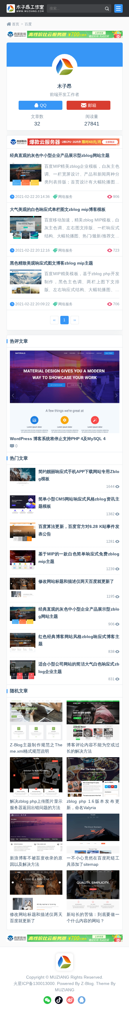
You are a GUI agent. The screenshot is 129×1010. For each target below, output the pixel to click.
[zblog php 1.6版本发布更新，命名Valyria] (93, 777)
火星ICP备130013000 (34, 983)
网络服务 (65, 197)
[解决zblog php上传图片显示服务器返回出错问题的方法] (36, 777)
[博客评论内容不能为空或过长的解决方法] (93, 720)
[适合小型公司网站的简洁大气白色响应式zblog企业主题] (22, 670)
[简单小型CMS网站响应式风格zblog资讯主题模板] (22, 505)
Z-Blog (87, 983)
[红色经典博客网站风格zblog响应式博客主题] (22, 642)
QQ (82, 1000)
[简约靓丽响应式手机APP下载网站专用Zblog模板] (22, 477)
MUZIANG (59, 977)
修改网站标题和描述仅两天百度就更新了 (76, 581)
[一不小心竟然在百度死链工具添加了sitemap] (93, 833)
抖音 (59, 1000)
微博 (70, 1000)
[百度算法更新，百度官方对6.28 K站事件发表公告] (22, 532)
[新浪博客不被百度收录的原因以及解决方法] (36, 833)
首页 (15, 24)
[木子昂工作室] (25, 8)
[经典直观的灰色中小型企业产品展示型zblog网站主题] (25, 174)
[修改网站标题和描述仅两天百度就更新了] (22, 587)
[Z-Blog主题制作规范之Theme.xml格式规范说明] (36, 720)
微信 (47, 1000)
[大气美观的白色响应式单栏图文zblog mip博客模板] (25, 228)
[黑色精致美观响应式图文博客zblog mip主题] (25, 282)
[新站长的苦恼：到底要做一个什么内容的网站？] (93, 890)
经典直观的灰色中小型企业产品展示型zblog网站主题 (60, 155)
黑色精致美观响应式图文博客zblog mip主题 (51, 263)
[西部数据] (65, 34)
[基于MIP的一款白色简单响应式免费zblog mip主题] (22, 560)
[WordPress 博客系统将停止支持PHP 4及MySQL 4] (64, 392)
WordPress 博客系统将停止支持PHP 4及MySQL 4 (58, 438)
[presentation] (13, 395)
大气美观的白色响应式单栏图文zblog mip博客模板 (58, 209)
